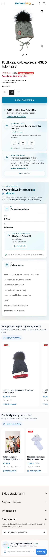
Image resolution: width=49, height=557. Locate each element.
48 (12, 92)
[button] (44, 3)
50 (5, 92)
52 (18, 92)
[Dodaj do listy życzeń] (42, 11)
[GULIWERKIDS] (24, 3)
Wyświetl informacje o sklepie (16, 116)
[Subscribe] (44, 532)
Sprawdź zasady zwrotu (18, 168)
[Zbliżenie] (42, 46)
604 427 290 (21, 246)
